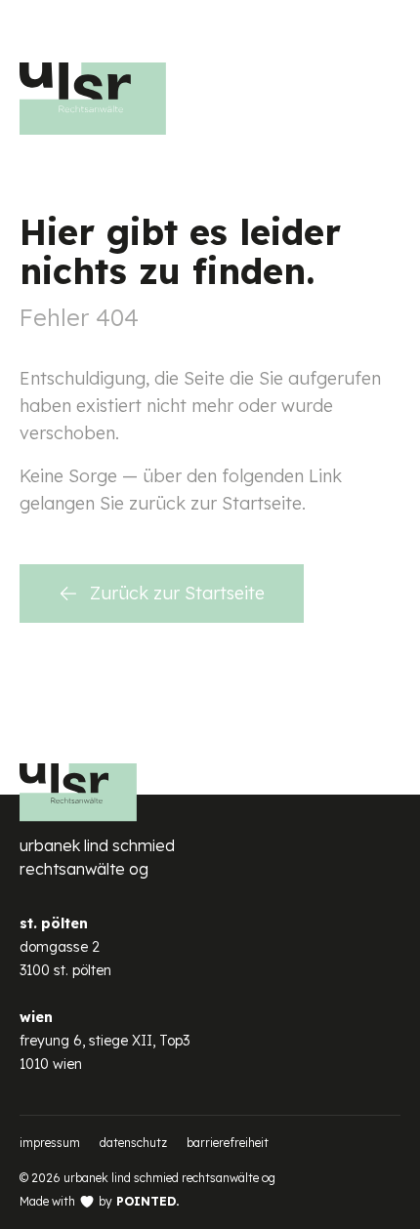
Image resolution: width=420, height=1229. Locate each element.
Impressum (50, 1142)
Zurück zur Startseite (177, 593)
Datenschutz (133, 1142)
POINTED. (147, 1201)
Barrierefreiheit (228, 1142)
